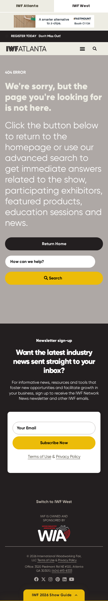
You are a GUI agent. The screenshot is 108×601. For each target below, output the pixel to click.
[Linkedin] (64, 579)
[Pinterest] (57, 579)
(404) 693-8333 (62, 570)
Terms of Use (39, 456)
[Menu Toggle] (82, 48)
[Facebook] (36, 579)
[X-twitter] (43, 579)
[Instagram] (50, 579)
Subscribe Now (54, 442)
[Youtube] (71, 579)
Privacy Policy (68, 456)
